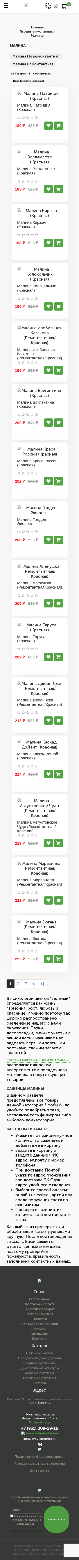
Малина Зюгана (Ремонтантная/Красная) (39, 940)
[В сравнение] (48, 126)
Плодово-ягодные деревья (39, 1358)
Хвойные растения (39, 1373)
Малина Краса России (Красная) (37, 463)
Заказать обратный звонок (42, 1433)
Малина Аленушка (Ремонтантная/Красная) (39, 585)
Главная (37, 27)
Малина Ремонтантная (33, 64)
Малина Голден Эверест (31, 521)
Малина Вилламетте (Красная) (36, 171)
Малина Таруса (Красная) (31, 639)
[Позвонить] (48, 5)
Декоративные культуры (39, 1368)
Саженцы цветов (39, 1353)
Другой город (42, 1422)
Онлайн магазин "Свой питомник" (38, 1060)
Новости (39, 1319)
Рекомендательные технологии (39, 1464)
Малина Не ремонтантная (36, 56)
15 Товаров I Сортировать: (31, 73)
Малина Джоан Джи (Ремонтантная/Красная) (39, 702)
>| (42, 983)
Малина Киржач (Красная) (31, 224)
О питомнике (39, 1299)
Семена (39, 1383)
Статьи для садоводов (39, 1324)
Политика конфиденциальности (39, 1457)
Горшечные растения (39, 1378)
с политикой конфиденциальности (27, 1527)
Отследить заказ (39, 1314)
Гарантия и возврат (39, 1309)
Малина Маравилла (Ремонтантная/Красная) (39, 882)
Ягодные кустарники (37, 31)
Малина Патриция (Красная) (33, 107)
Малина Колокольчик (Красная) (36, 288)
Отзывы (39, 1329)
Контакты (39, 1339)
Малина (37, 35)
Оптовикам (39, 1334)
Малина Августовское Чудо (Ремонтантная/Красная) (37, 826)
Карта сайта (39, 1471)
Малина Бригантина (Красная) (35, 404)
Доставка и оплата (40, 1304)
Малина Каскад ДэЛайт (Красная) (38, 756)
